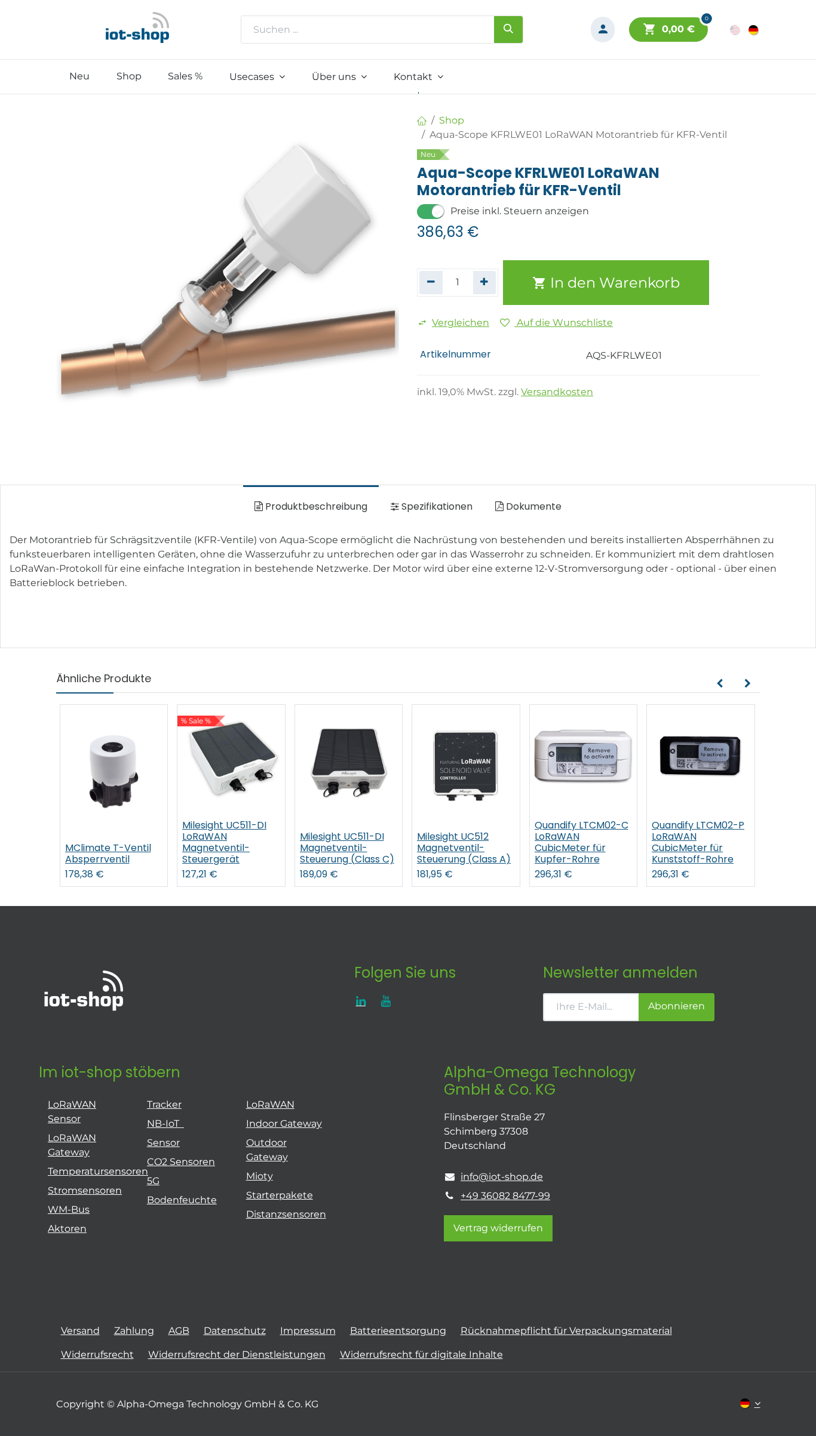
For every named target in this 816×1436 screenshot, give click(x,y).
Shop (451, 120)
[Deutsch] (754, 29)
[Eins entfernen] (431, 282)
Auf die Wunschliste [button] (563, 322)
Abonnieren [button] (676, 1006)
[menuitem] (79, 76)
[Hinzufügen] (484, 282)
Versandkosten (557, 391)
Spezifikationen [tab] (436, 506)
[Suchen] (508, 29)
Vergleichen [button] (460, 322)
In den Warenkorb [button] (613, 282)
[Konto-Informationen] (603, 29)
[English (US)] (735, 29)
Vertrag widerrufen (498, 1228)
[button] (719, 684)
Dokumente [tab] (533, 506)
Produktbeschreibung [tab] (315, 506)
